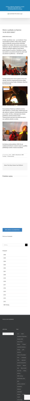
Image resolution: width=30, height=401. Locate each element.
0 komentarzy (10, 156)
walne (23, 394)
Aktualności (18, 154)
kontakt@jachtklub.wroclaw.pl (15, 9)
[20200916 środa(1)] (15, 87)
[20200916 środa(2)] (15, 56)
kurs (18, 357)
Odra (18, 360)
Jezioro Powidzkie (21, 354)
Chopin (24, 344)
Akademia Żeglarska (22, 336)
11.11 (18, 333)
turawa (18, 394)
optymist (24, 360)
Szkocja (19, 389)
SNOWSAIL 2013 (21, 378)
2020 (13, 154)
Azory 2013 (19, 341)
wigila (18, 397)
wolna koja (19, 399)
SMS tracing (20, 376)
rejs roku (19, 370)
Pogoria (19, 365)
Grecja (18, 349)
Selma (24, 370)
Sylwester (19, 386)
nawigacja (23, 357)
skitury (18, 373)
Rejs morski (23, 368)
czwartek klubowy (21, 347)
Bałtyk (18, 344)
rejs (18, 368)
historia (19, 352)
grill (23, 349)
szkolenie (19, 391)
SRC (18, 381)
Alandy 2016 (20, 339)
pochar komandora (21, 362)
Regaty (24, 365)
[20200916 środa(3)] (15, 122)
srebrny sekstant (21, 384)
